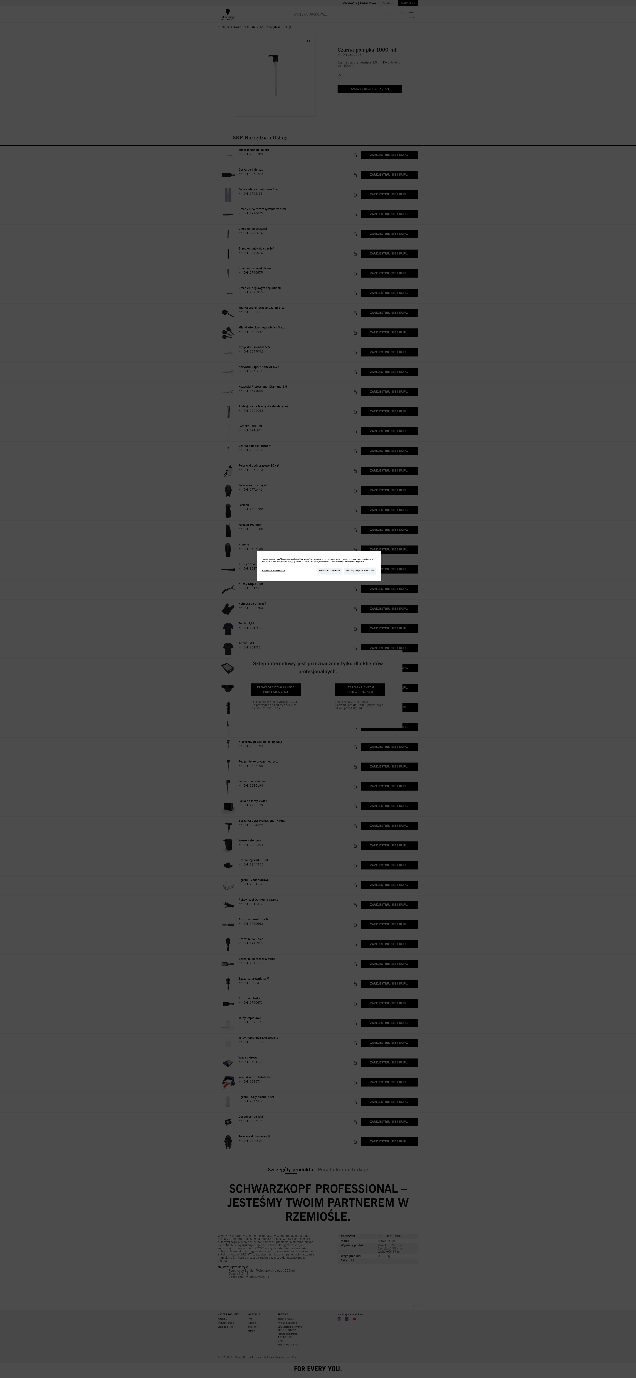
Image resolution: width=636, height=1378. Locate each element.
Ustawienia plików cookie (273, 571)
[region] (319, 566)
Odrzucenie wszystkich (329, 571)
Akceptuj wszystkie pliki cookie (360, 571)
